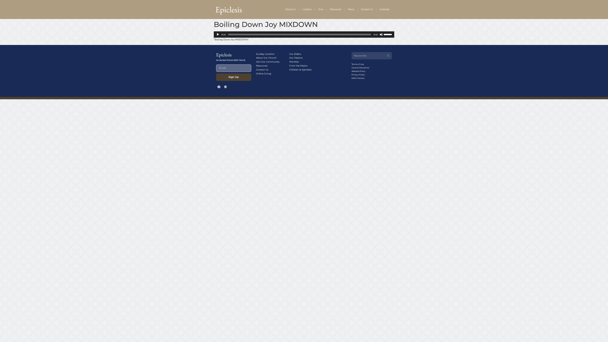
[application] (304, 34)
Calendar (385, 9)
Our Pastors (296, 57)
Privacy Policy (358, 74)
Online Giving (263, 73)
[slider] (388, 34)
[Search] (388, 55)
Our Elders (295, 54)
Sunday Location (265, 54)
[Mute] (381, 34)
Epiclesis (228, 9)
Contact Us (367, 9)
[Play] (217, 34)
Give (320, 9)
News (351, 9)
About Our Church (266, 57)
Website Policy (358, 71)
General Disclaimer (360, 67)
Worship (294, 61)
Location (307, 9)
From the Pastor (298, 65)
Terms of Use (358, 64)
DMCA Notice (358, 78)
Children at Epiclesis (300, 69)
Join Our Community (268, 61)
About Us (290, 9)
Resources (335, 9)
